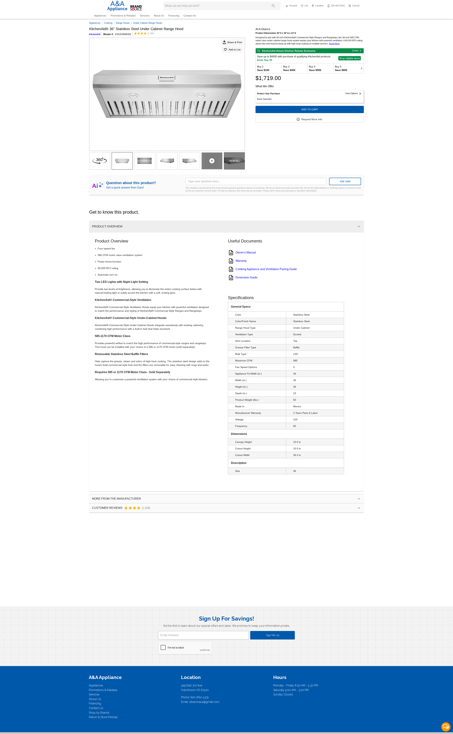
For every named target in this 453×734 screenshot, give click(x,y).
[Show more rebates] (361, 68)
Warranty (241, 260)
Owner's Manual (246, 252)
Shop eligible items (349, 58)
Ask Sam (345, 181)
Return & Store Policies (103, 717)
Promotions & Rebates (123, 15)
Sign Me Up (272, 635)
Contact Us (190, 15)
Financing (173, 15)
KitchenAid (94, 34)
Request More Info (311, 119)
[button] (287, 6)
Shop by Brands (99, 712)
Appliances (100, 15)
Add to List (234, 49)
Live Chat (446, 727)
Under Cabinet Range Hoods (147, 23)
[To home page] (123, 6)
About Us (159, 15)
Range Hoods (123, 23)
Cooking (108, 23)
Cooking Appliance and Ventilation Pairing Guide (266, 269)
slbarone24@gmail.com (204, 702)
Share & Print (234, 42)
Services (145, 15)
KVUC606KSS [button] (123, 34)
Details (355, 50)
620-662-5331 (199, 697)
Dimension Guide (246, 277)
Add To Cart (309, 109)
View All (234, 160)
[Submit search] (273, 6)
